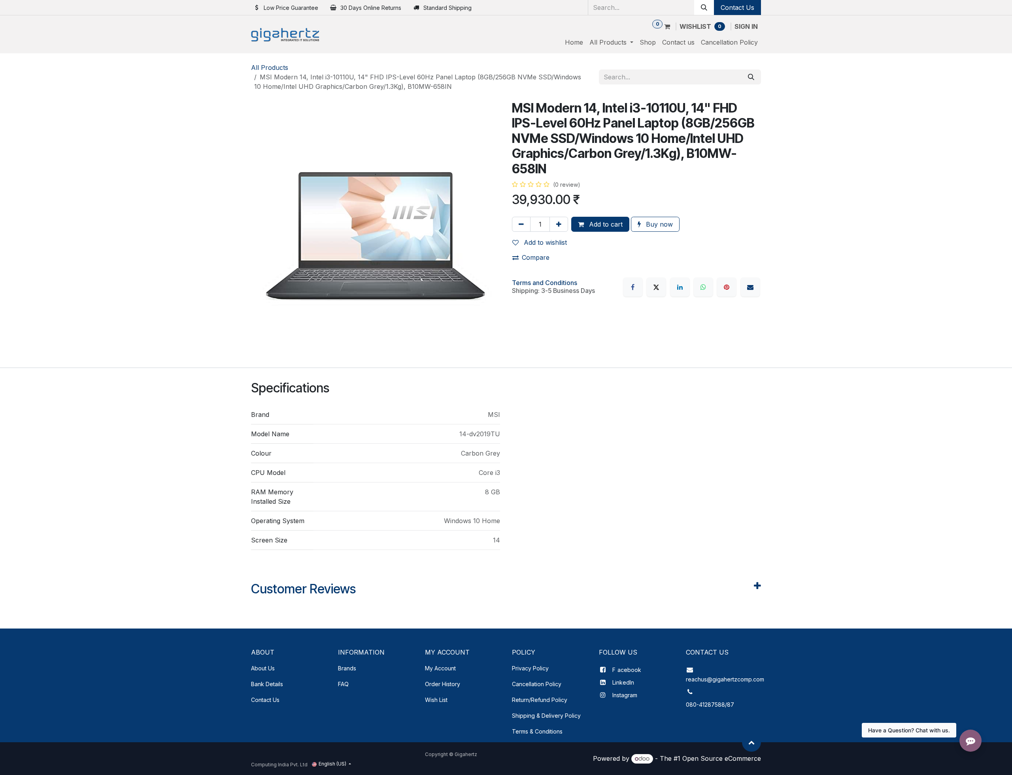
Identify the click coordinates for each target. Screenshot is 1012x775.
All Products (269, 67)
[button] (751, 742)
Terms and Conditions (544, 283)
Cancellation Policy (536, 684)
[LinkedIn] (679, 287)
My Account (440, 668)
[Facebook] (632, 287)
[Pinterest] (726, 287)
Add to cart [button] (605, 224)
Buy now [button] (658, 224)
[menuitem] (574, 42)
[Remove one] (521, 224)
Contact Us (737, 7)
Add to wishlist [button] (544, 242)
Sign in (746, 26)
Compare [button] (535, 257)
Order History (442, 684)
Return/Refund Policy (539, 699)
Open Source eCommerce (721, 758)
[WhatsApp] (703, 287)
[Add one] (558, 224)
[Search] (704, 7)
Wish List (436, 699)
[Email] (750, 287)
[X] (656, 287)
